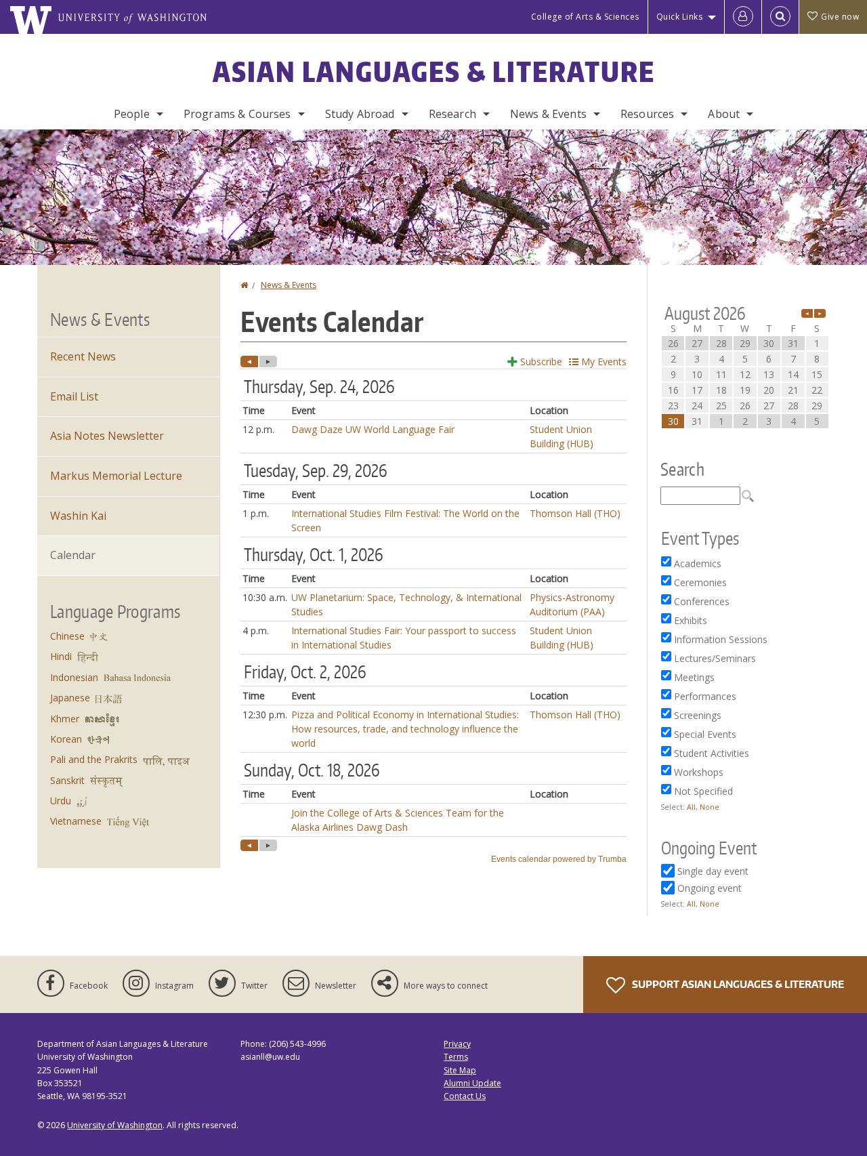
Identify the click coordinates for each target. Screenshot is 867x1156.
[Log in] (743, 17)
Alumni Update (472, 1083)
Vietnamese (76, 820)
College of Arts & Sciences (585, 16)
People (132, 113)
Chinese (67, 635)
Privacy (457, 1044)
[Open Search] (780, 17)
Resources (647, 113)
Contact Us (465, 1096)
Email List (74, 396)
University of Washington (115, 1125)
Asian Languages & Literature (434, 71)
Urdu (60, 800)
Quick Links (679, 16)
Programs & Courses (237, 113)
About (724, 113)
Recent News (83, 356)
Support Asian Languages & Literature (737, 984)
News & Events (548, 113)
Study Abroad (360, 113)
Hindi (61, 656)
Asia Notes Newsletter (107, 435)
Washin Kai (78, 515)
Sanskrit (67, 780)
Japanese (70, 697)
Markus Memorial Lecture (116, 475)
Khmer (64, 718)
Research (452, 113)
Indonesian (74, 677)
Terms (456, 1056)
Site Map (460, 1070)
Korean (66, 738)
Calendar (73, 555)
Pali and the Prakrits (94, 759)
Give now (840, 16)
